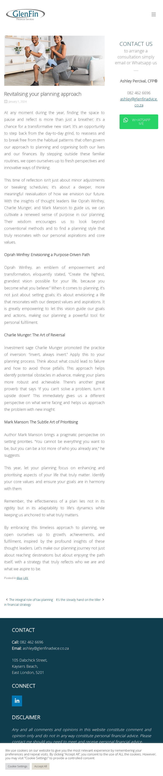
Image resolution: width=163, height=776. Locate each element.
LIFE (25, 578)
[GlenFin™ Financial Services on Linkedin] (17, 701)
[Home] (25, 14)
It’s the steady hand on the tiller (78, 600)
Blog (19, 578)
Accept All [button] (40, 766)
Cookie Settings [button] (17, 766)
